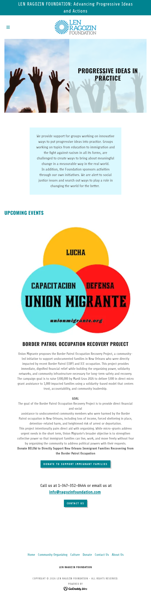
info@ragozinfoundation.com (75, 492)
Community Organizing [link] (52, 554)
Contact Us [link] (102, 554)
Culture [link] (75, 554)
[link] (75, 27)
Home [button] (31, 554)
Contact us (75, 503)
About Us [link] (118, 554)
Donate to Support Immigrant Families (75, 464)
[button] (15, 27)
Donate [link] (87, 554)
